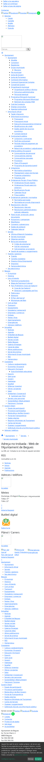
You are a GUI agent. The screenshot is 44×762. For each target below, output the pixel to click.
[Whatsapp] (38, 13)
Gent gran (8, 658)
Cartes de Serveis (11, 702)
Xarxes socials (10, 623)
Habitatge (8, 662)
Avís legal (8, 724)
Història (8, 582)
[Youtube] (22, 13)
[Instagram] (32, 13)
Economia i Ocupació (13, 650)
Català (10, 18)
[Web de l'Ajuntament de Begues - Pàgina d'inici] (11, 41)
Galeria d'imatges (11, 628)
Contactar (5, 10)
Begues (4, 577)
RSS (6, 640)
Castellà (11, 21)
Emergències (10, 606)
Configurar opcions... (8, 759)
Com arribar (9, 586)
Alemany (11, 26)
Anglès (10, 23)
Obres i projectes (11, 670)
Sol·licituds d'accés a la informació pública (20, 707)
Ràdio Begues (10, 626)
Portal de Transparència (14, 694)
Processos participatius (14, 689)
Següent (11, 510)
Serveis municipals (10, 439)
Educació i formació (12, 653)
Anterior (4, 510)
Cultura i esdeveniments (14, 648)
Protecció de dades (12, 722)
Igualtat (8, 665)
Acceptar (38, 759)
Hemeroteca (9, 643)
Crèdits (7, 717)
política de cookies (21, 755)
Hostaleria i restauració (14, 594)
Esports (7, 655)
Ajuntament (10, 436)
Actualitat (5, 611)
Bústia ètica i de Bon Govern (15, 692)
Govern (7, 660)
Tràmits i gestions (11, 572)
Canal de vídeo (10, 631)
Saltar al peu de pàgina (12, 6)
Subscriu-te (5, 528)
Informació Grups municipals (16, 638)
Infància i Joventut (11, 667)
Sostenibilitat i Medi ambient (16, 680)
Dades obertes (10, 697)
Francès (11, 28)
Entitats (7, 599)
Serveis (24, 436)
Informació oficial (11, 567)
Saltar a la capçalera (11, 1)
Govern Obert (6, 685)
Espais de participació (13, 687)
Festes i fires (9, 601)
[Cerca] (28, 49)
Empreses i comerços (13, 596)
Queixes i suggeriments (14, 704)
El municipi (9, 579)
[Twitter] (5, 13)
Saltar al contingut (10, 4)
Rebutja (30, 759)
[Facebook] (13, 13)
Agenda (7, 468)
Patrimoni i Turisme (12, 682)
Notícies (8, 463)
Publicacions (9, 470)
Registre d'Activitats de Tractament (18, 699)
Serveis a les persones (13, 677)
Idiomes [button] (8, 16)
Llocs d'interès (10, 584)
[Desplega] (17, 436)
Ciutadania (5, 645)
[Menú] (2, 53)
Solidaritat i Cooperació (14, 675)
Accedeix (4, 488)
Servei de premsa (11, 636)
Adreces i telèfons (11, 609)
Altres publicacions (12, 633)
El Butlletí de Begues (12, 618)
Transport (8, 589)
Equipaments (10, 591)
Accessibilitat (10, 726)
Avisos (7, 465)
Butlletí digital (10, 621)
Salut (6, 672)
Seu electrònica (10, 574)
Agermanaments (11, 604)
